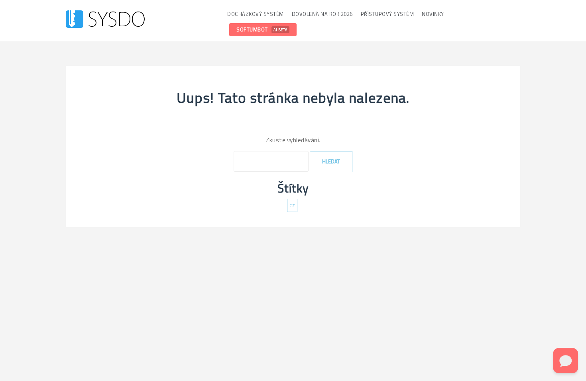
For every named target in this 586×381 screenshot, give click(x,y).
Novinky (433, 14)
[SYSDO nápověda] (105, 20)
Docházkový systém (255, 14)
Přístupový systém (387, 14)
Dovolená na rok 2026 (322, 14)
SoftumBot (261, 29)
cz (292, 205)
